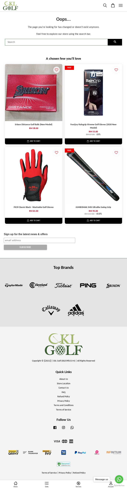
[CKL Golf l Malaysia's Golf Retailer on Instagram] (63, 429)
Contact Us (64, 388)
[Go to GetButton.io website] (119, 486)
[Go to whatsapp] (119, 479)
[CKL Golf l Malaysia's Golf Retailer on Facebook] (55, 429)
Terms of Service (63, 410)
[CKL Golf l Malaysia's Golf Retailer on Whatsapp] (72, 429)
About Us (63, 379)
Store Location (63, 384)
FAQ (63, 392)
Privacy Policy (63, 401)
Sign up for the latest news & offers (26, 234)
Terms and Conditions (63, 405)
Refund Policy (63, 397)
